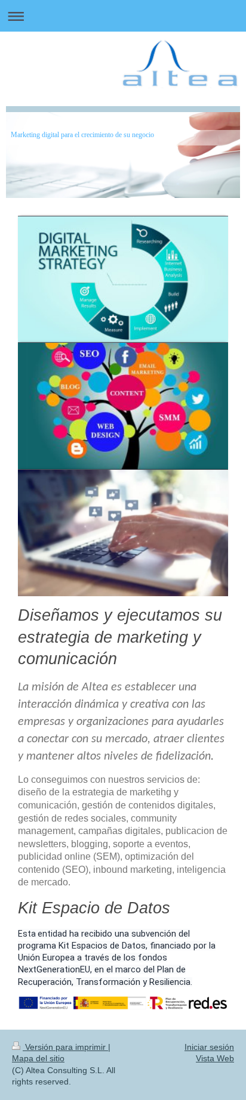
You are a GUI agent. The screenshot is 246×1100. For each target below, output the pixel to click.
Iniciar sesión (209, 1047)
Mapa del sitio (38, 1058)
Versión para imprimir (65, 1047)
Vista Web (215, 1058)
